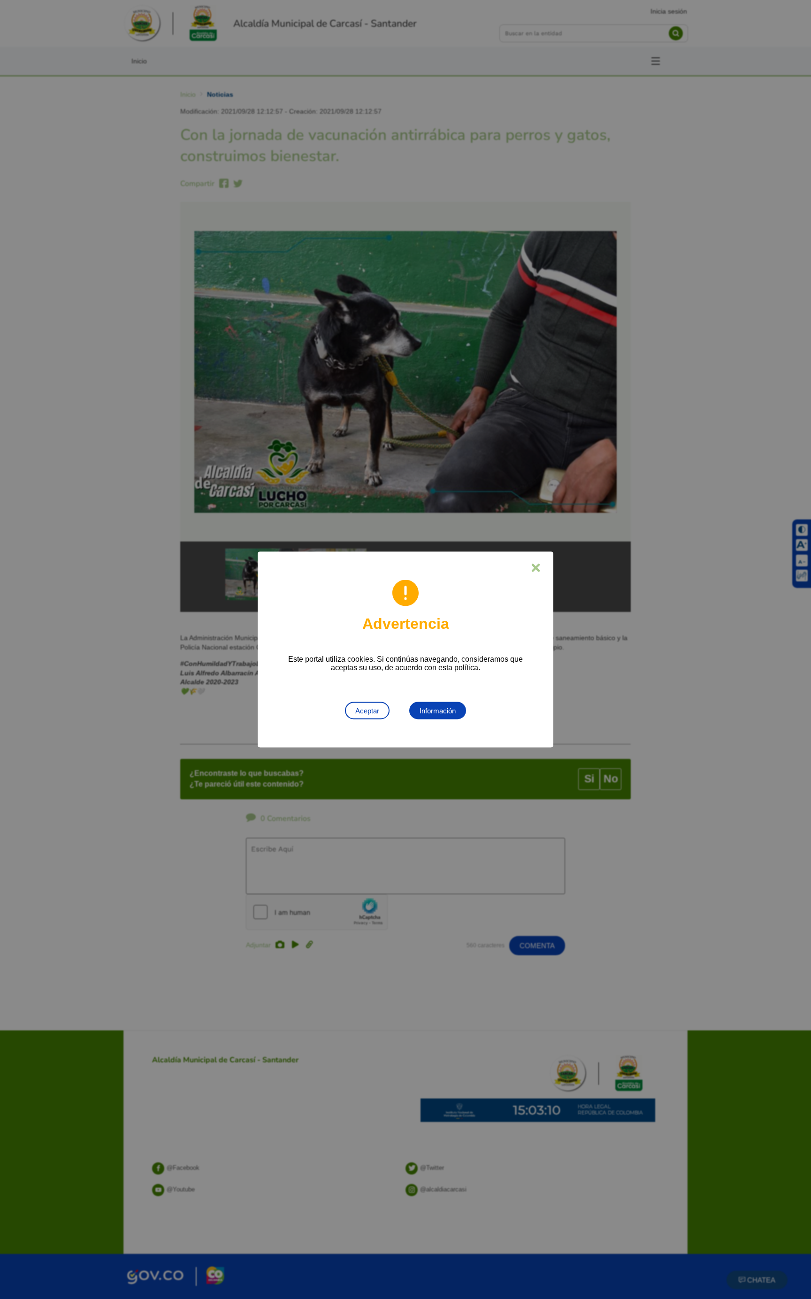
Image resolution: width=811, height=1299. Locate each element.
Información (438, 711)
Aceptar (367, 711)
